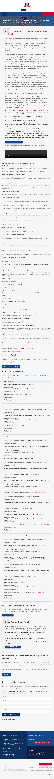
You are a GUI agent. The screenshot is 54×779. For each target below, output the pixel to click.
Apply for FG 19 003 (31, 535)
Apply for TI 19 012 (20, 436)
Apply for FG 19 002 (30, 458)
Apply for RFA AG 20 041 (16, 572)
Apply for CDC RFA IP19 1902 (29, 470)
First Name (4, 696)
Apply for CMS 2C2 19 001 (13, 560)
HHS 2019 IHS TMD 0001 (41, 22)
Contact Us (22, 14)
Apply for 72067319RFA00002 (29, 447)
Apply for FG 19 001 (23, 405)
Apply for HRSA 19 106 (29, 384)
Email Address (5, 705)
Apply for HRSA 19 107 (27, 394)
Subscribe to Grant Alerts (42, 742)
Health (6, 22)
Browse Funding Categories (9, 755)
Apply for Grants (47, 14)
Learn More (6, 674)
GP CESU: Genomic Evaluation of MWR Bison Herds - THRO (21, 348)
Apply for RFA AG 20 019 (45, 415)
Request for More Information (11, 714)
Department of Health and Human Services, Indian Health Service (22, 22)
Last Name (4, 700)
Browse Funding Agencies (8, 754)
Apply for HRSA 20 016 (19, 425)
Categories (15, 14)
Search (23, 10)
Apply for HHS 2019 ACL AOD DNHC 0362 (37, 492)
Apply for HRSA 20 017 (19, 582)
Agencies (9, 14)
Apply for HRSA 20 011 (39, 514)
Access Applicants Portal (13, 646)
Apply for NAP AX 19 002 (44, 524)
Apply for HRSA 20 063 (40, 592)
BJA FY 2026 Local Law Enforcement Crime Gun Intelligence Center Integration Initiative (13, 738)
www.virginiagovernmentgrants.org (45, 767)
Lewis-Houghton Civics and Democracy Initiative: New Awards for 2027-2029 (13, 744)
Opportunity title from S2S (16, 351)
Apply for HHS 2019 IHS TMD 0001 (11, 366)
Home (4, 14)
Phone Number (5, 709)
